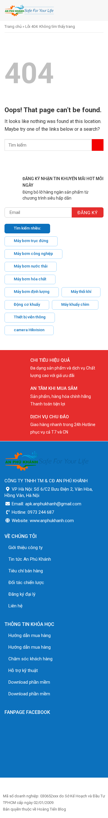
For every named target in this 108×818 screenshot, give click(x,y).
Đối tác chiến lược (26, 582)
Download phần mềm (29, 682)
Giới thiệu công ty (25, 547)
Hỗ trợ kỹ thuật (23, 670)
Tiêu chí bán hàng (25, 571)
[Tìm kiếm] (86, 10)
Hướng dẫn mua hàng (29, 635)
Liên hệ (15, 606)
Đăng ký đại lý (21, 594)
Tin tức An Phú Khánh (29, 559)
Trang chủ (13, 26)
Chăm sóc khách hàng (30, 659)
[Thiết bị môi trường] (42, 10)
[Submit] (98, 145)
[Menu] (100, 10)
